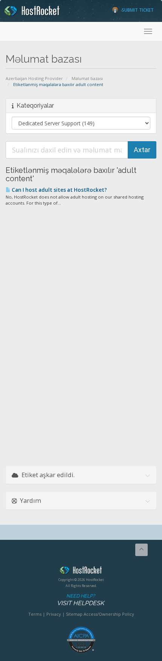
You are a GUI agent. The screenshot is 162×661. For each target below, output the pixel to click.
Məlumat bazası (87, 78)
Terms (34, 614)
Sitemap (74, 614)
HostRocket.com (81, 571)
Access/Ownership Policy (109, 614)
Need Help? (80, 600)
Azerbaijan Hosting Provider (34, 78)
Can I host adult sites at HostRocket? (59, 189)
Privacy (53, 614)
